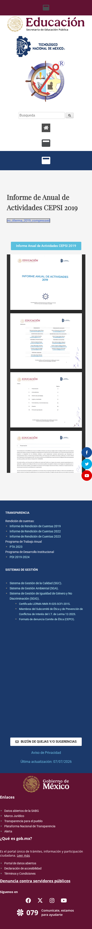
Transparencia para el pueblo (23, 821)
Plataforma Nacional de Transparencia (29, 826)
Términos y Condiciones (20, 873)
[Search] (69, 115)
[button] (46, 7)
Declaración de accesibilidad (23, 868)
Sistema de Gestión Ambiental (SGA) (34, 588)
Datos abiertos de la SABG (21, 811)
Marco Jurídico (14, 816)
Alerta (8, 831)
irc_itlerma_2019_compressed (28, 221)
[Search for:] (42, 115)
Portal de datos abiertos (20, 863)
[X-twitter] (40, 900)
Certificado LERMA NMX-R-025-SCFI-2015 (44, 603)
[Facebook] (28, 900)
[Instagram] (52, 900)
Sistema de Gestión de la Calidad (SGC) (35, 583)
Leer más (23, 855)
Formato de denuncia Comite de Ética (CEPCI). (47, 619)
